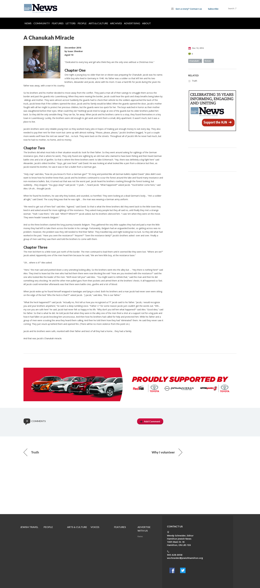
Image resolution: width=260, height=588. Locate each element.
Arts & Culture (98, 23)
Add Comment (152, 421)
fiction (209, 60)
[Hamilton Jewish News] (41, 9)
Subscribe (213, 8)
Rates (140, 536)
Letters (71, 23)
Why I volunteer (163, 452)
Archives (116, 23)
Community (42, 23)
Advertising (132, 23)
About (146, 23)
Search (231, 8)
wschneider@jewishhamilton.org (185, 557)
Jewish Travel (29, 527)
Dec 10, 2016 (198, 48)
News (28, 23)
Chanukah (195, 60)
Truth (194, 80)
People (82, 23)
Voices (95, 527)
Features (57, 23)
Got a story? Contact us (188, 8)
